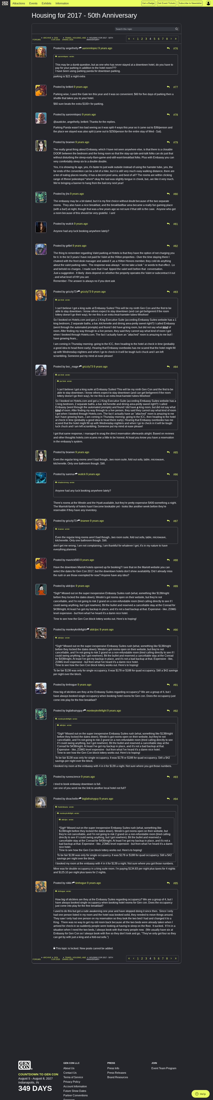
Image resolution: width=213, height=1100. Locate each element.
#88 (175, 560)
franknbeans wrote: (64, 807)
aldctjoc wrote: (62, 638)
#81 (175, 223)
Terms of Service (73, 1077)
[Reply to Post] (168, 48)
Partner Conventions (75, 1095)
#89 (175, 586)
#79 (175, 142)
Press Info (113, 1068)
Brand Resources (117, 1077)
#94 (175, 798)
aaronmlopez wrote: (64, 56)
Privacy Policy (71, 1081)
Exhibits (46, 3)
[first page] (129, 39)
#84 (175, 366)
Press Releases (116, 1072)
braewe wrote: (62, 529)
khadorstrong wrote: (65, 482)
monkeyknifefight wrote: (66, 719)
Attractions (18, 3)
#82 (175, 245)
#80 (175, 193)
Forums (37, 40)
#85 (175, 452)
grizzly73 (86, 291)
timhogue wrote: (63, 891)
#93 (175, 776)
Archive (47, 38)
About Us (68, 1068)
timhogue (80, 883)
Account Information (75, 1086)
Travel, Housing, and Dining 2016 (74, 39)
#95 (175, 883)
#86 (175, 474)
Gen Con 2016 (55, 39)
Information (62, 3)
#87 (175, 521)
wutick (82, 474)
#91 (175, 684)
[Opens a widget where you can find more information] (200, 1094)
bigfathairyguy (90, 798)
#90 (175, 629)
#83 (175, 291)
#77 (175, 87)
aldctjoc (94, 629)
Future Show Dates (74, 1091)
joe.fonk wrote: (62, 300)
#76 (175, 48)
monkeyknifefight (96, 710)
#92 (175, 710)
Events (33, 3)
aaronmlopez (90, 48)
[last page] (176, 39)
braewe (85, 520)
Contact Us (70, 1072)
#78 (175, 114)
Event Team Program (163, 1068)
